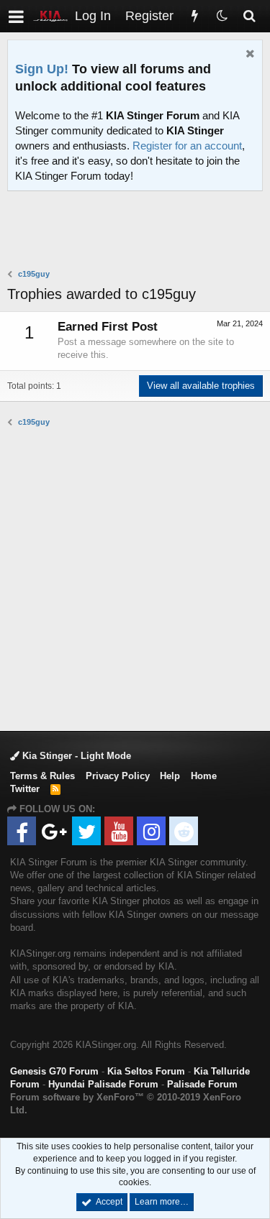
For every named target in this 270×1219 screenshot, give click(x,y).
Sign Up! (41, 69)
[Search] (249, 16)
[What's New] (194, 16)
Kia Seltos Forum (146, 1071)
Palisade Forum (202, 1084)
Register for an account (187, 145)
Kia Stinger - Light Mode (75, 755)
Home (204, 775)
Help (170, 775)
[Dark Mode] (221, 16)
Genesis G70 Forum (54, 1071)
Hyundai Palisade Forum (103, 1084)
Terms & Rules (42, 775)
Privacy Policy (118, 775)
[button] (16, 16)
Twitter (25, 788)
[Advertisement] (138, 231)
